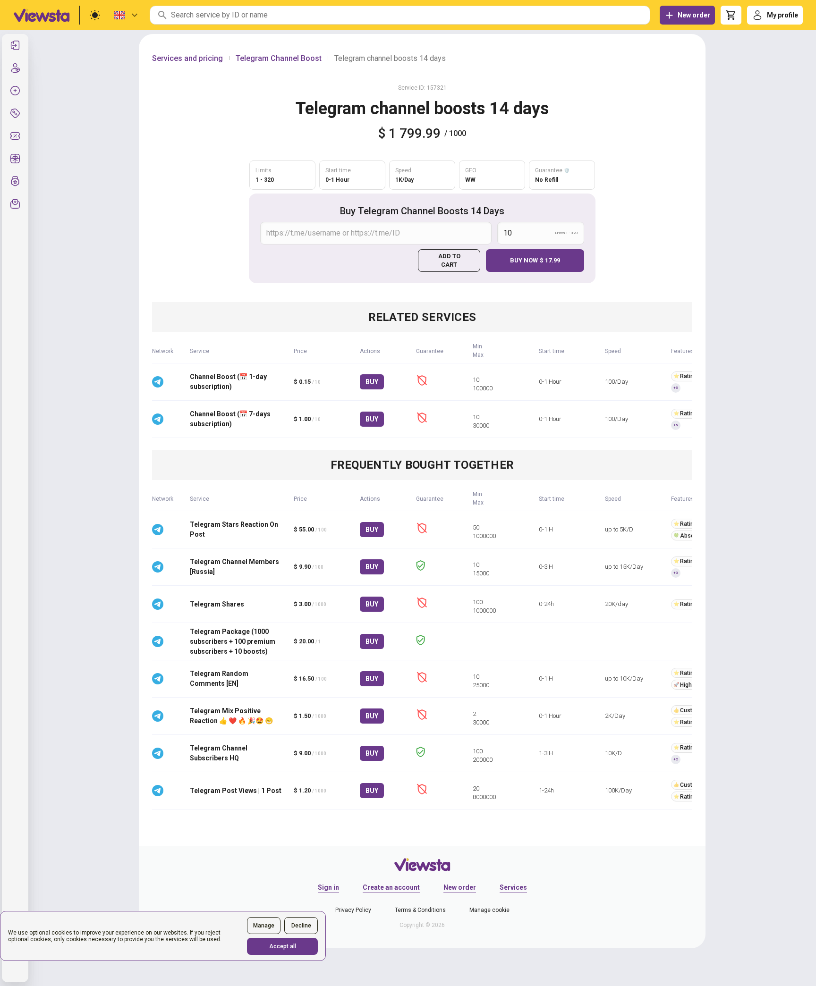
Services (513, 887)
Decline (301, 925)
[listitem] (15, 45)
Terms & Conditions (420, 910)
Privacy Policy (353, 910)
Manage (263, 925)
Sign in (328, 887)
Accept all (282, 946)
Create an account (391, 887)
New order (459, 887)
